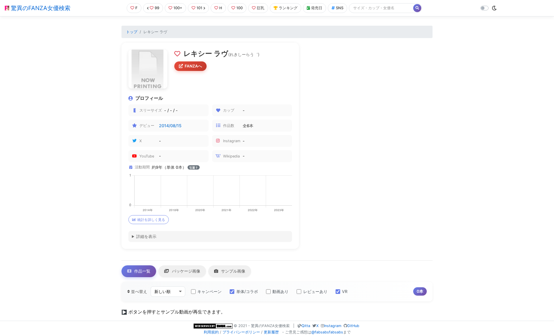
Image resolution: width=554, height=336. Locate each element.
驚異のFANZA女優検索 (39, 8)
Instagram (332, 326)
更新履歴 (271, 332)
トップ (131, 32)
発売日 (316, 8)
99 (157, 8)
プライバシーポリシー (241, 332)
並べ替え (138, 291)
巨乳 (260, 8)
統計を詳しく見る (151, 219)
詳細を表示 (146, 236)
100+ (177, 8)
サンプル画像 (232, 271)
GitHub (353, 326)
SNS (339, 8)
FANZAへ (193, 66)
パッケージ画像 (185, 271)
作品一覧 (141, 271)
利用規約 (211, 332)
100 (239, 8)
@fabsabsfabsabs (327, 332)
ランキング (288, 8)
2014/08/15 (170, 125)
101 (199, 8)
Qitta (306, 326)
